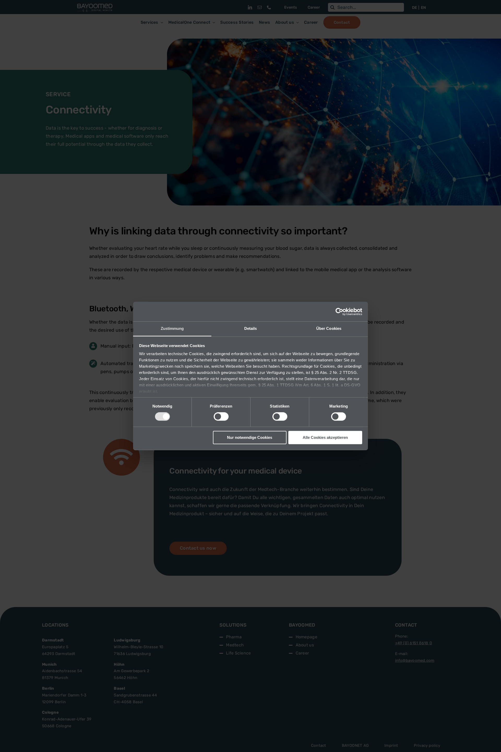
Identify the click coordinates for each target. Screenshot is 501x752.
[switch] (221, 417)
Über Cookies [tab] (328, 328)
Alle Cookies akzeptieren (325, 437)
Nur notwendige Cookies (249, 437)
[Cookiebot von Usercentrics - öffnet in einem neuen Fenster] (339, 312)
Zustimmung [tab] (172, 328)
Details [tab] (250, 328)
